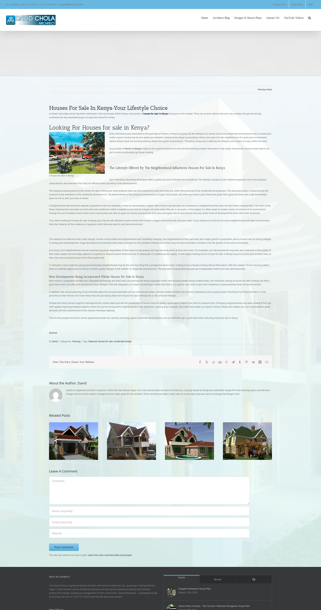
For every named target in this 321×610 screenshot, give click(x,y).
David (55, 341)
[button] (309, 17)
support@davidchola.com (71, 4)
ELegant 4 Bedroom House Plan (195, 588)
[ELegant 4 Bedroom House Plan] (171, 592)
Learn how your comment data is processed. (110, 555)
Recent (217, 579)
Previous (262, 89)
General (53, 332)
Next (269, 89)
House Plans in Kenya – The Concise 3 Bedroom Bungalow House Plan (214, 606)
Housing (76, 341)
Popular (181, 577)
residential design (123, 341)
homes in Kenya (133, 148)
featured (92, 341)
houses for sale (105, 341)
